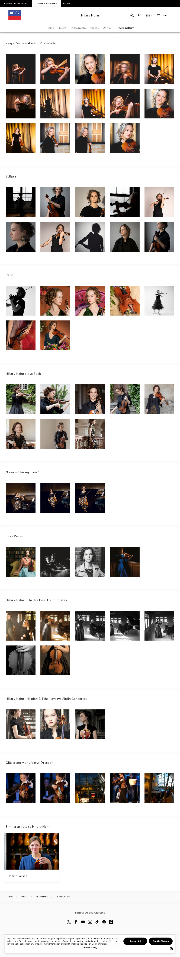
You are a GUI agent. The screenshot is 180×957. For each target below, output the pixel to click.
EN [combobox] (148, 15)
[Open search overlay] (139, 15)
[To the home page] (43, 19)
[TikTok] (97, 921)
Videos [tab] (94, 27)
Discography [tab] (78, 27)
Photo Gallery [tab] (125, 27)
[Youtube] (82, 921)
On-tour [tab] (108, 27)
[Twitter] (68, 921)
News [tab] (62, 27)
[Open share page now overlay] (132, 15)
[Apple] (111, 921)
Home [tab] (50, 27)
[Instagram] (90, 921)
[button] (20, 69)
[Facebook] (75, 921)
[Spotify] (104, 921)
